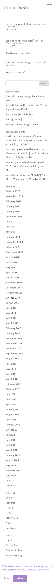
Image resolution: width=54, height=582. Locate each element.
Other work (11, 518)
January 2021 (12, 237)
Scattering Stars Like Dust (19, 114)
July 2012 (10, 480)
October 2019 (12, 298)
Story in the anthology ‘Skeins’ (22, 124)
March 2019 (11, 323)
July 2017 (10, 394)
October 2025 (12, 191)
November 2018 (13, 343)
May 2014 (10, 465)
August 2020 (12, 257)
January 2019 (12, 333)
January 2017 (12, 409)
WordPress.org (13, 555)
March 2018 (11, 379)
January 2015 (12, 455)
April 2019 (10, 318)
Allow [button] (20, 578)
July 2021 (10, 221)
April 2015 (10, 445)
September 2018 (14, 353)
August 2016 (12, 414)
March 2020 (12, 277)
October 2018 (12, 348)
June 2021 (10, 226)
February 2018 (13, 384)
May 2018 (10, 369)
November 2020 (14, 242)
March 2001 (11, 485)
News (8, 513)
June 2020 (11, 262)
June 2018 (10, 364)
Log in (8, 540)
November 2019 (13, 293)
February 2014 (13, 470)
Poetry (9, 523)
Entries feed (11, 545)
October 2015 (12, 430)
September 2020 (14, 252)
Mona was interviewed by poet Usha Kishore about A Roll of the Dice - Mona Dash (26, 153)
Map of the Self (13, 119)
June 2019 (10, 308)
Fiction (9, 508)
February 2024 (13, 201)
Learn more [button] (43, 569)
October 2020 (12, 247)
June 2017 (10, 399)
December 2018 (13, 338)
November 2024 (14, 196)
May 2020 (11, 267)
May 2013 (10, 475)
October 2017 (12, 389)
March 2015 (11, 450)
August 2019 (12, 303)
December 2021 (13, 216)
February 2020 (13, 282)
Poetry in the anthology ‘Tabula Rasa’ (25, 62)
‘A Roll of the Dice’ (18, 144)
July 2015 (10, 435)
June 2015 (10, 440)
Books (8, 497)
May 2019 (10, 313)
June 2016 (10, 419)
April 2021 (10, 232)
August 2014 (12, 460)
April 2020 (11, 272)
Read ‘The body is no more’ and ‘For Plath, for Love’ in (24, 42)
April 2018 (10, 374)
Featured (10, 503)
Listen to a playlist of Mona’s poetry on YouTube (26, 25)
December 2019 (13, 287)
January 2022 (12, 211)
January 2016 (12, 425)
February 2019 (13, 328)
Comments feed (13, 550)
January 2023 (12, 206)
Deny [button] (6, 578)
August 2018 (12, 358)
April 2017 (10, 404)
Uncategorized (13, 528)
